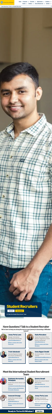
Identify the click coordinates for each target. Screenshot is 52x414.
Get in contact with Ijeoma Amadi (42, 387)
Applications (40, 1)
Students (47, 1)
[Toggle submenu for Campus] (33, 3)
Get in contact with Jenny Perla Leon (15, 343)
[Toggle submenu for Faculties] (35, 1)
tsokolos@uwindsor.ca (13, 357)
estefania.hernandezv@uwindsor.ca (17, 386)
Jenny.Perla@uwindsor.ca (14, 340)
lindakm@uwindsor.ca (13, 401)
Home (20, 1)
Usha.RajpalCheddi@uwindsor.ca (43, 357)
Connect (48, 3)
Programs (25, 1)
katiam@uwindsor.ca (40, 342)
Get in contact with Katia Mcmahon (41, 344)
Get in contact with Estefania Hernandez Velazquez (16, 388)
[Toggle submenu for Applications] (43, 1)
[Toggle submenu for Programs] (28, 1)
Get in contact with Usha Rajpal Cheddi (41, 360)
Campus (30, 3)
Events (24, 3)
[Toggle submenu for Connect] (50, 3)
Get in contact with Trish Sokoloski (15, 360)
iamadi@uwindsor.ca (40, 384)
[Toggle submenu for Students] (50, 1)
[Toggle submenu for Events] (26, 3)
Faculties (32, 1)
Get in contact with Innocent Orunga (15, 404)
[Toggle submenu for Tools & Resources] (44, 3)
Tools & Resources (39, 3)
